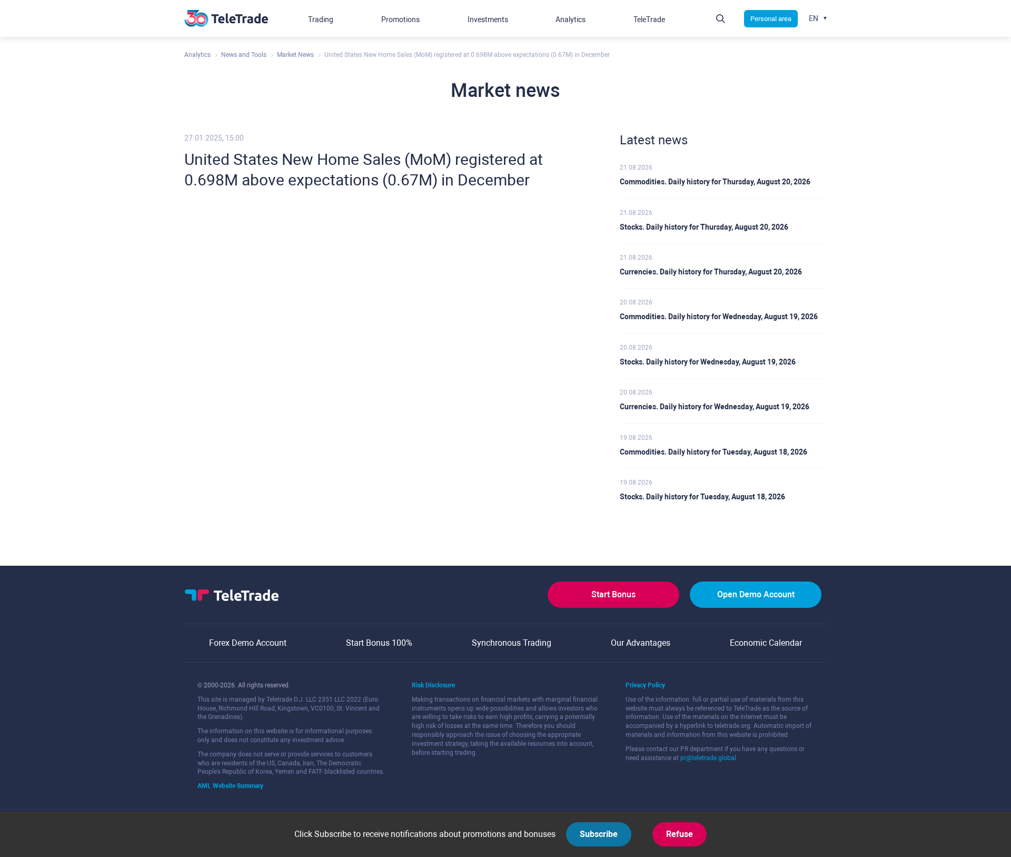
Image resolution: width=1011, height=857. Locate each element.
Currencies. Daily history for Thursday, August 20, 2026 (711, 272)
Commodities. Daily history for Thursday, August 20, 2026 (715, 182)
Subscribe (599, 834)
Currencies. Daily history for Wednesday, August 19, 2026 (714, 406)
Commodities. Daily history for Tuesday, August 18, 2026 (713, 452)
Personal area (770, 19)
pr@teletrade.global (708, 758)
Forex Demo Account (247, 643)
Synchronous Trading (511, 643)
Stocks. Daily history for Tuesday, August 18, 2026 (702, 496)
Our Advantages (640, 643)
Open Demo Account (756, 594)
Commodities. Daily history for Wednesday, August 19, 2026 (719, 316)
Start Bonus (613, 594)
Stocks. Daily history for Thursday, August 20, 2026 (704, 227)
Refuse (679, 834)
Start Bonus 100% (379, 643)
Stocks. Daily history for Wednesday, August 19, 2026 (708, 362)
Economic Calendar (766, 643)
